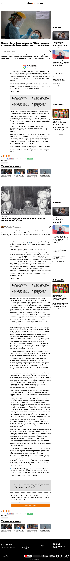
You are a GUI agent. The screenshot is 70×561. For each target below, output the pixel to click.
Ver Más (60, 133)
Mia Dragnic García (10, 226)
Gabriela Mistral (4, 517)
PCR (6, 162)
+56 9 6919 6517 (3, 548)
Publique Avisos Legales (41, 546)
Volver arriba (3, 556)
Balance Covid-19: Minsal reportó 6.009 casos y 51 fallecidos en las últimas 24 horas (45, 176)
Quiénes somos (24, 544)
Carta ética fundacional (26, 546)
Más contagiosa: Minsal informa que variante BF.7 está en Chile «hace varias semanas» (19, 176)
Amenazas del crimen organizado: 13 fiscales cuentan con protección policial (58, 81)
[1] (29, 243)
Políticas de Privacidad (26, 548)
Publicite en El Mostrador (41, 545)
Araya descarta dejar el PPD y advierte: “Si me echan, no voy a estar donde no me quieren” (41, 98)
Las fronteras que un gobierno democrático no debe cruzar (59, 75)
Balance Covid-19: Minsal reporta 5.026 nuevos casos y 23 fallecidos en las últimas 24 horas (6, 176)
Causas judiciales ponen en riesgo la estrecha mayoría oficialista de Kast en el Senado (21, 104)
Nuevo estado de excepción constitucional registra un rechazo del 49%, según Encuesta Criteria (40, 105)
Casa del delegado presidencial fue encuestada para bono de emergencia (59, 44)
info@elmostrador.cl (9, 548)
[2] (22, 251)
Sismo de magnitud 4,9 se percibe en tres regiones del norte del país (20, 98)
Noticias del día (58, 104)
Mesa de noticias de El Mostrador (9, 51)
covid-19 (3, 162)
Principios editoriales (25, 547)
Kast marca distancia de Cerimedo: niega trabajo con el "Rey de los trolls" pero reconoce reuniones (60, 64)
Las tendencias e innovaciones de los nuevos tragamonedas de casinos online (59, 122)
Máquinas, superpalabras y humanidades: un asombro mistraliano (60, 129)
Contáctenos (39, 547)
